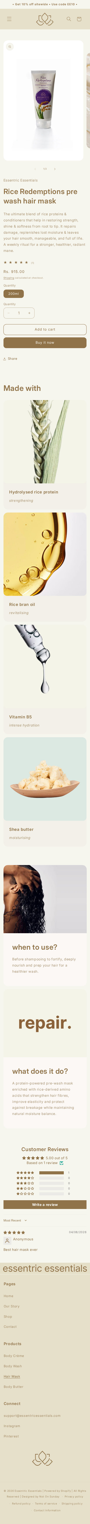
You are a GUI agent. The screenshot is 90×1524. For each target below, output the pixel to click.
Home (9, 1296)
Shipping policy (72, 1503)
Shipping (8, 277)
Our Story (12, 1306)
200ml (13, 294)
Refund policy (21, 1503)
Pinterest (11, 1436)
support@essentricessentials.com (32, 1416)
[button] (9, 19)
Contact (10, 1327)
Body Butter (14, 1387)
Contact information (47, 1510)
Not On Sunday (49, 1496)
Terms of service (46, 1503)
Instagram (12, 1426)
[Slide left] (35, 169)
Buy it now (45, 342)
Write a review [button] (45, 1204)
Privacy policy (74, 1496)
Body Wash (13, 1366)
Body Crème (14, 1356)
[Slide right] (55, 169)
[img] (14, 1232)
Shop (8, 1317)
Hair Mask (12, 1376)
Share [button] (12, 359)
